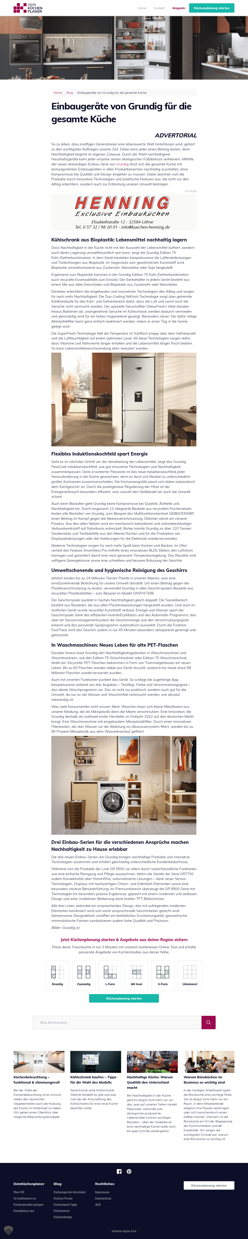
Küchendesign (63, 1217)
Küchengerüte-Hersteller (70, 1192)
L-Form (110, 984)
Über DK (19, 1192)
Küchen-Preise (63, 1198)
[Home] (28, 8)
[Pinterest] (129, 1171)
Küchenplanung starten (212, 8)
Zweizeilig (83, 984)
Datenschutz (103, 1198)
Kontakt (159, 8)
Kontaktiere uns (24, 1211)
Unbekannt (190, 984)
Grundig (122, 164)
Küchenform (62, 1211)
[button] (8, 1230)
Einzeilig (57, 984)
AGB (98, 1204)
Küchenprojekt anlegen (29, 1204)
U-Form (163, 984)
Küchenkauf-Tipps (65, 1204)
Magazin (178, 8)
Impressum (102, 1192)
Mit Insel (136, 984)
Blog (69, 93)
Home (142, 8)
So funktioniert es (25, 1198)
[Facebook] (119, 1171)
